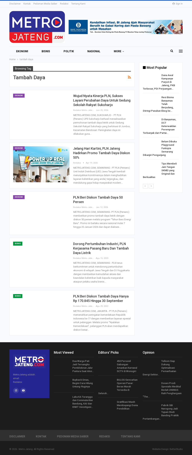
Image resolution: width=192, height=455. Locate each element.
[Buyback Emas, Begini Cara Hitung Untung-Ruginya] (62, 384)
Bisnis (46, 51)
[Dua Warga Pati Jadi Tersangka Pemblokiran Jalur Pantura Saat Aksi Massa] (62, 365)
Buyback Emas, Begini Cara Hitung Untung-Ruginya (82, 383)
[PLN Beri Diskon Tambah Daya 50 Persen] (41, 213)
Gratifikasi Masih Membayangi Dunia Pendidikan (127, 405)
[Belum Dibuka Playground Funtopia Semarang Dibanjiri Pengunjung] (151, 146)
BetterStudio (176, 449)
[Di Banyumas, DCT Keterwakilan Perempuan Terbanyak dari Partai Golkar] (151, 124)
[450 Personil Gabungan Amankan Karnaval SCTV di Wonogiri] (106, 365)
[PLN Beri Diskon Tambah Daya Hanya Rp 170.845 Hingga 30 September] (41, 312)
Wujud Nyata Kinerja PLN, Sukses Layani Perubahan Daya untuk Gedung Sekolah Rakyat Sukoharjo (101, 100)
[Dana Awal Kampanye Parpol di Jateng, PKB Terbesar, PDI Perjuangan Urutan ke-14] (151, 80)
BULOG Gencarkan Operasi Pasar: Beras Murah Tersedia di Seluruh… (117, 386)
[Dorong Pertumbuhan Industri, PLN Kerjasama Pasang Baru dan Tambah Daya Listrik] (41, 260)
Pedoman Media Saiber (45, 3)
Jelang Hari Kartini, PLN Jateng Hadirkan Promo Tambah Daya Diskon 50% (101, 152)
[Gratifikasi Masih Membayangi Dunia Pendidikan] (106, 406)
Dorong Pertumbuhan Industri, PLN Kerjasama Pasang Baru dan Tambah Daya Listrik (101, 248)
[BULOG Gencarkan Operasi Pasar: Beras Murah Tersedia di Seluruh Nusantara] (106, 384)
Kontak (27, 3)
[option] (161, 127)
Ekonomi (22, 51)
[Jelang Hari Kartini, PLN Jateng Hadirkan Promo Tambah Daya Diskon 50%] (41, 164)
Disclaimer (15, 3)
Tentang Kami (78, 3)
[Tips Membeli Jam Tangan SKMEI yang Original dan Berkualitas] (151, 168)
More (117, 51)
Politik (69, 51)
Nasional (93, 51)
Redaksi (64, 3)
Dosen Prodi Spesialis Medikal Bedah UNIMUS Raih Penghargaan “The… (162, 390)
